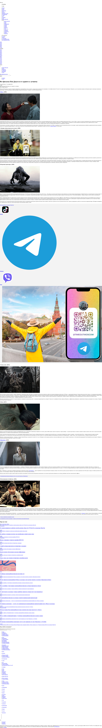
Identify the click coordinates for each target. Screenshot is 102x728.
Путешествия (4, 14)
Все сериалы (4, 641)
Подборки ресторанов (6, 649)
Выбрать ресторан (5, 645)
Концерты (4, 69)
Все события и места (6, 40)
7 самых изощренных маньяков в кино (7, 516)
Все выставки (4, 663)
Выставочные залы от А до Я (7, 665)
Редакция (4, 721)
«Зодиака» (83, 513)
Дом (5, 28)
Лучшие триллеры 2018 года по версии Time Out (47, 624)
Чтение (5, 25)
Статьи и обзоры (5, 639)
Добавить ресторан (5, 648)
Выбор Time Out (5, 19)
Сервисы (3, 697)
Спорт (3, 15)
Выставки (4, 71)
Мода (3, 11)
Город (3, 8)
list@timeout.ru (56, 726)
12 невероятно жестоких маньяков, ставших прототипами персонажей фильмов (14, 518)
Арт (3, 16)
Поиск (3, 7)
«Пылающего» (31, 470)
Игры (5, 23)
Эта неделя (4, 38)
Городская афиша (5, 635)
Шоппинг (4, 696)
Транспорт (6, 29)
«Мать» (2, 92)
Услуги (3, 710)
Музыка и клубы (5, 13)
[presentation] (0, 64)
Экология (6, 30)
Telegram (1, 271)
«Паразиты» (3, 440)
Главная (3, 78)
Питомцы (6, 27)
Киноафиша (4, 638)
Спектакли (4, 70)
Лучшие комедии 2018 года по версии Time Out (8, 624)
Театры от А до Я (5, 682)
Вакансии (4, 723)
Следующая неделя (5, 39)
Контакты (6, 33)
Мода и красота (7, 21)
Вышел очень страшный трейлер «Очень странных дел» (27, 624)
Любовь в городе (5, 634)
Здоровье (3, 17)
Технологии (6, 31)
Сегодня (3, 36)
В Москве (4, 632)
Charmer (5, 727)
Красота (3, 12)
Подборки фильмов (5, 642)
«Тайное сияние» (53, 126)
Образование (4, 687)
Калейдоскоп (4, 705)
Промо (5, 32)
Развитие (3, 672)
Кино (3, 9)
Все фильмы (4, 640)
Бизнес (5, 26)
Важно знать (4, 698)
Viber (1, 284)
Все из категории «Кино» (4, 524)
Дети (3, 18)
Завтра (3, 37)
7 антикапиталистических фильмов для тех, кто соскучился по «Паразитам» (14, 476)
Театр (5, 22)
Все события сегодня (4, 74)
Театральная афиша (5, 683)
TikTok (1, 214)
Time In (3, 689)
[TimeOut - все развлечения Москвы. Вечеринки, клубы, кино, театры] (2, 1)
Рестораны (4, 10)
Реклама (3, 722)
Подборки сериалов (5, 643)
